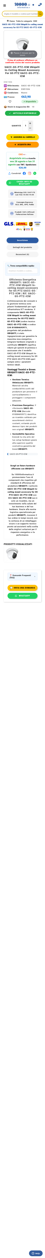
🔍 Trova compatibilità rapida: (20, 266)
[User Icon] (33, 5)
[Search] (40, 13)
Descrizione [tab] (22, 240)
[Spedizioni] (22, 226)
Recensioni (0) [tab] (22, 254)
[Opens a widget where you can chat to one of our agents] (36, 1253)
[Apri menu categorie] (5, 5)
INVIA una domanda (22, 587)
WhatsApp (24, 596)
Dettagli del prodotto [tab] (22, 247)
